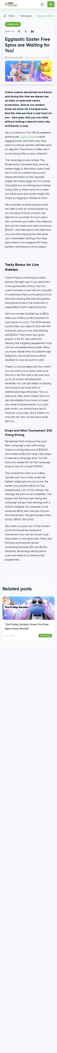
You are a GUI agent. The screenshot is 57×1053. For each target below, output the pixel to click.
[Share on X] (25, 31)
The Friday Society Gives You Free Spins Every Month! (27, 626)
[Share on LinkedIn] (32, 31)
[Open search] (42, 4)
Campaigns (26, 16)
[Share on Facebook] (19, 31)
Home (12, 16)
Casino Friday (28, 136)
